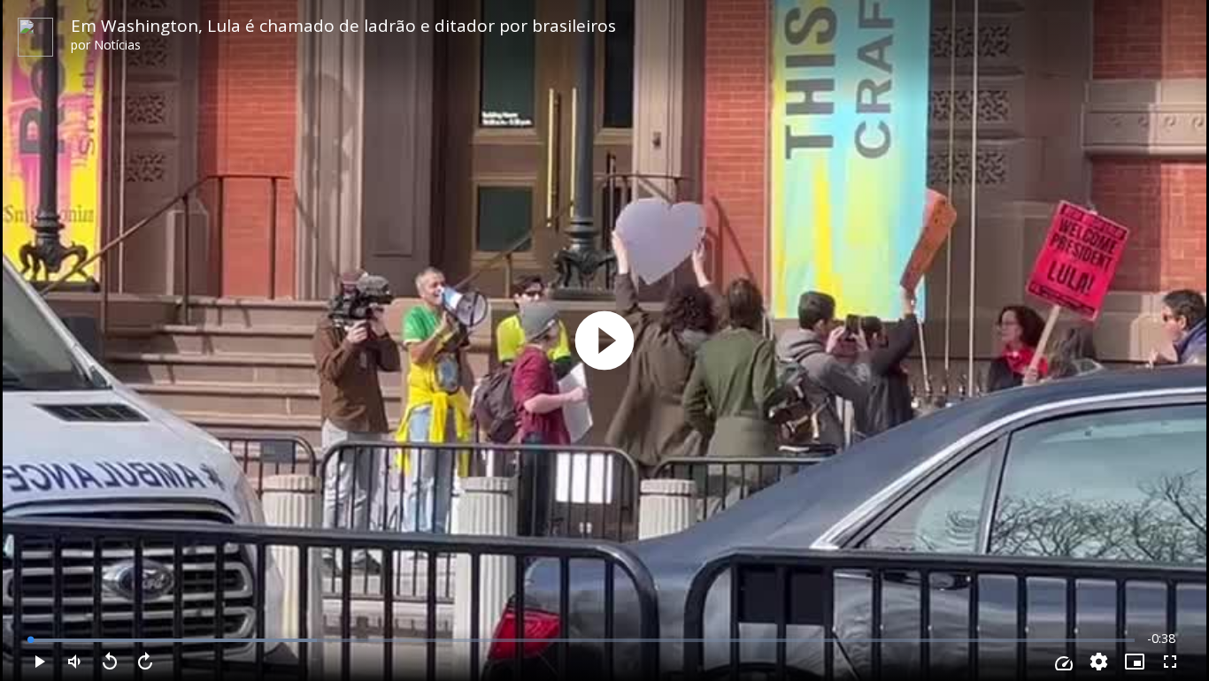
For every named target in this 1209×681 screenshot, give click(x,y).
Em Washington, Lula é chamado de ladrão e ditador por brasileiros (343, 25)
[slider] (582, 640)
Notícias (117, 44)
